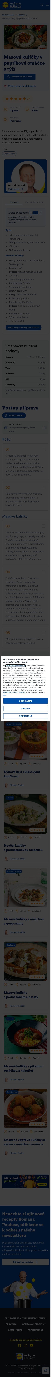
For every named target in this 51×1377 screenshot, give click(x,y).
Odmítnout (25, 716)
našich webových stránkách (15, 666)
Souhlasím (25, 701)
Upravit (25, 708)
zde (4, 695)
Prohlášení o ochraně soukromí (14, 692)
